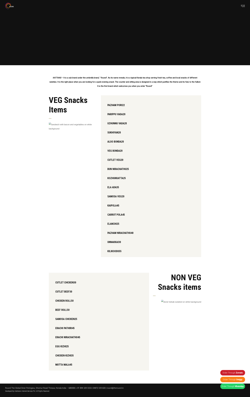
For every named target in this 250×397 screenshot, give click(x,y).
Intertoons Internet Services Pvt (25, 391)
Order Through (233, 373)
